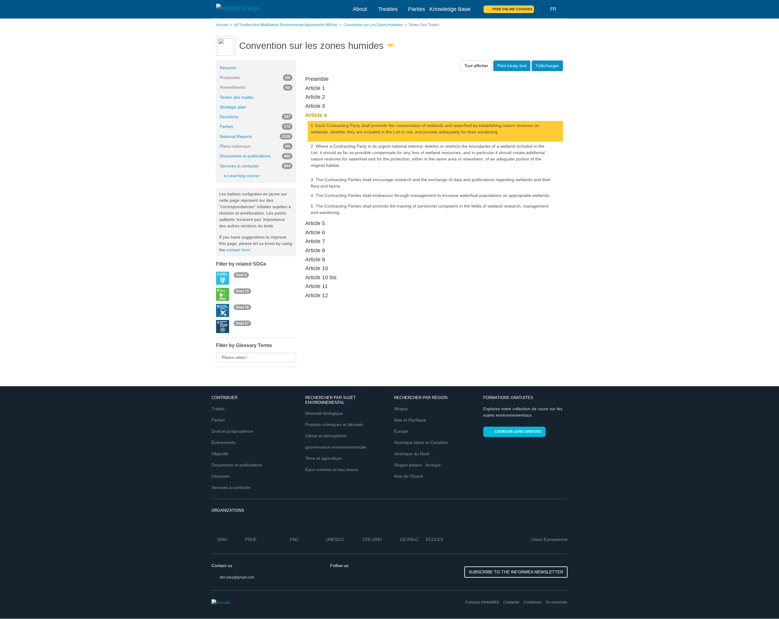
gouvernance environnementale (335, 447)
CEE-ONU (372, 539)
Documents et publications (255, 155)
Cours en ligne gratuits (517, 431)
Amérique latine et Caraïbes (421, 442)
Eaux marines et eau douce (331, 469)
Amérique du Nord (411, 453)
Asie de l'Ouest (408, 476)
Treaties (388, 9)
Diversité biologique (324, 413)
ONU (222, 539)
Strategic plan (233, 107)
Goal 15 (242, 291)
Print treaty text (511, 65)
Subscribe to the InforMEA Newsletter (516, 571)
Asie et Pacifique (410, 420)
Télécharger (547, 65)
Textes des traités (236, 97)
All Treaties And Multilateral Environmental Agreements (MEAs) (285, 25)
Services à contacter (255, 165)
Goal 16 (242, 307)
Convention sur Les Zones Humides (373, 25)
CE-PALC (409, 539)
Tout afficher (476, 65)
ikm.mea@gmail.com (237, 577)
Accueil (222, 25)
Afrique (401, 408)
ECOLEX (434, 539)
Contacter (511, 602)
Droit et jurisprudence (232, 431)
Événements (223, 442)
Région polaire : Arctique (417, 465)
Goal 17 (242, 323)
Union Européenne (549, 539)
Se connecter (557, 602)
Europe (401, 431)
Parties (416, 9)
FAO (294, 539)
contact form (238, 249)
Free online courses (512, 9)
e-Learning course (241, 175)
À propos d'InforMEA (482, 602)
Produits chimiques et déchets (334, 424)
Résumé (228, 67)
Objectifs (219, 453)
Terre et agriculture (323, 458)
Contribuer (532, 602)
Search (542, 9)
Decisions (255, 116)
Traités (218, 408)
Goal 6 (241, 275)
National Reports (255, 136)
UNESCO (335, 539)
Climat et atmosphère (326, 435)
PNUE (251, 539)
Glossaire (220, 476)
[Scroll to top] (761, 601)
